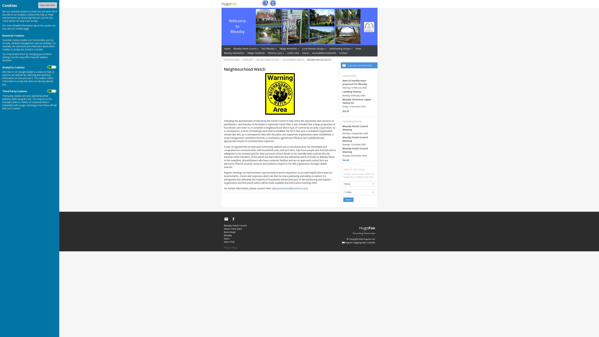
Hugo (229, 3)
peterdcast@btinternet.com (292, 188)
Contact (343, 52)
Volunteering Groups (340, 48)
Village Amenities (288, 48)
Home (227, 48)
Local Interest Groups (313, 48)
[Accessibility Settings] (273, 3)
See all (346, 111)
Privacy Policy (231, 247)
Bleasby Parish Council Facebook (233, 219)
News (358, 48)
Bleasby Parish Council (245, 48)
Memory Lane (275, 52)
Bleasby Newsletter (234, 52)
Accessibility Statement (324, 52)
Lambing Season (352, 91)
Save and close (47, 5)
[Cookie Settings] (265, 3)
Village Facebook (256, 52)
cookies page (22, 28)
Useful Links (293, 52)
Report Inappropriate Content (360, 243)
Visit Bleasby (268, 48)
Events (305, 52)
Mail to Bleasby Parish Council (226, 219)
